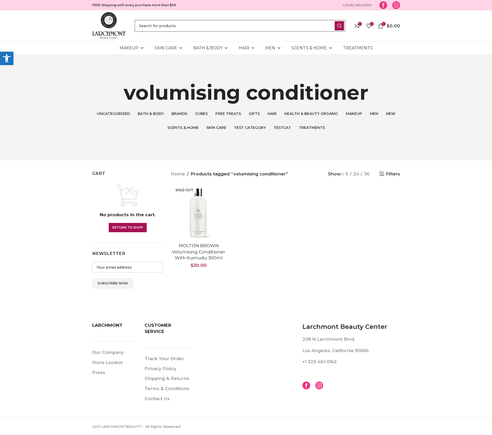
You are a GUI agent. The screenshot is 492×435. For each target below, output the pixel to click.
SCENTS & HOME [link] (309, 47)
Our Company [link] (108, 352)
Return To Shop (127, 227)
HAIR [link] (244, 47)
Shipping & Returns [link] (167, 378)
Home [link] (178, 173)
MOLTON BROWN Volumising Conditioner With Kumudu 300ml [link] (198, 252)
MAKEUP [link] (129, 47)
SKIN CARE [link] (165, 47)
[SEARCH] (339, 25)
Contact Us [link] (157, 398)
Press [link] (98, 372)
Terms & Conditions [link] (167, 388)
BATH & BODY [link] (208, 47)
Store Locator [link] (107, 362)
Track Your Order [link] (164, 358)
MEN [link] (270, 47)
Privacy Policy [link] (160, 368)
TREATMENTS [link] (358, 47)
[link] (6, 58)
